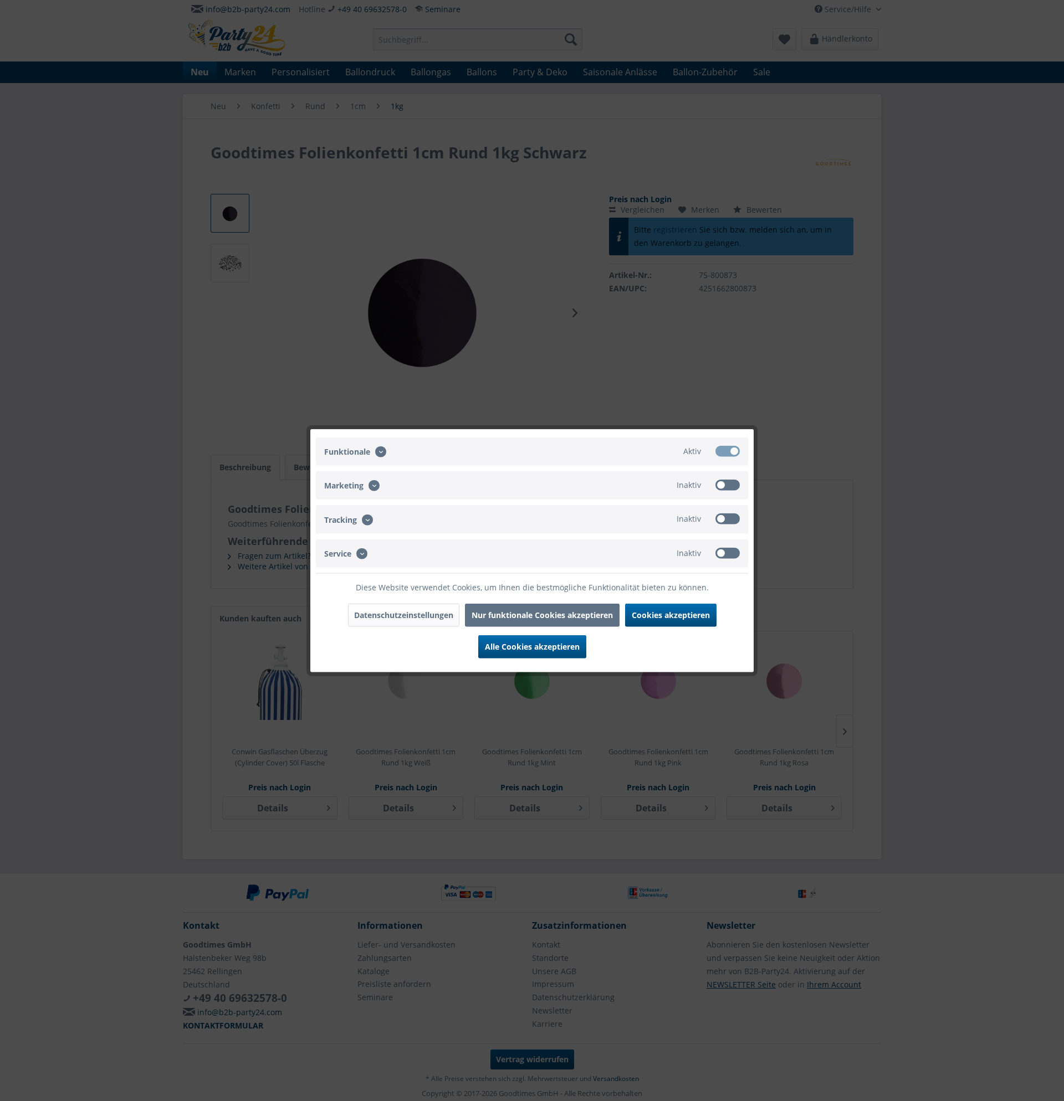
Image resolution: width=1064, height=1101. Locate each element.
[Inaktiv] (727, 485)
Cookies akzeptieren (671, 614)
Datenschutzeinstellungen (403, 614)
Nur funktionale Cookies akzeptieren (542, 614)
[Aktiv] (727, 451)
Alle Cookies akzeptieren (532, 646)
